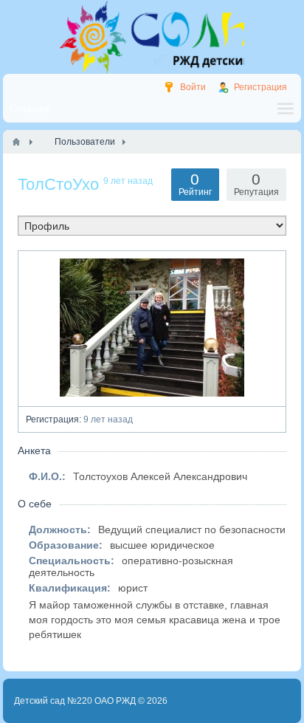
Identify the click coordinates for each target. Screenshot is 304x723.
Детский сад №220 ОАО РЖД (75, 701)
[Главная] (16, 142)
